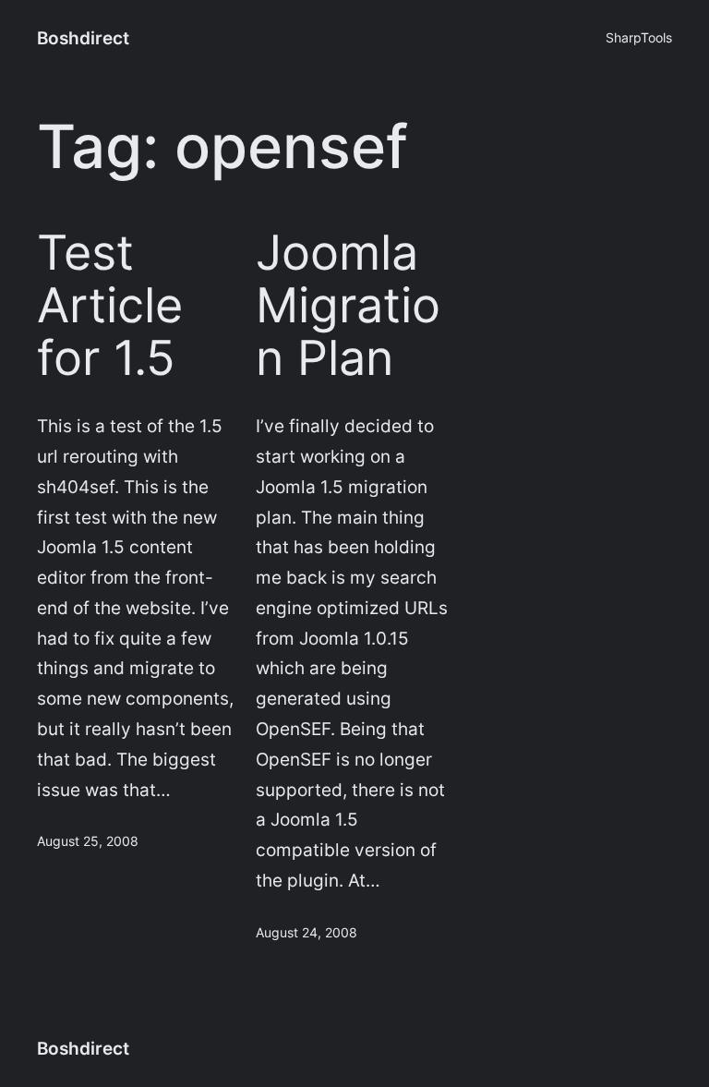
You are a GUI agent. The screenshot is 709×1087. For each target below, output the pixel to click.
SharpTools (639, 37)
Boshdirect (83, 38)
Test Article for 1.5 (110, 306)
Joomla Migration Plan (348, 306)
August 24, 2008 (306, 932)
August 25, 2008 (87, 841)
